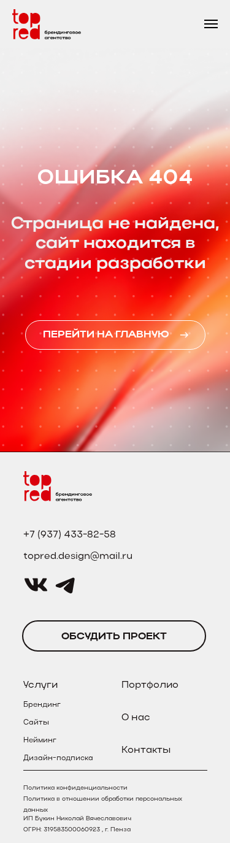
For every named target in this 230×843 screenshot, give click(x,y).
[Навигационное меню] (211, 24)
